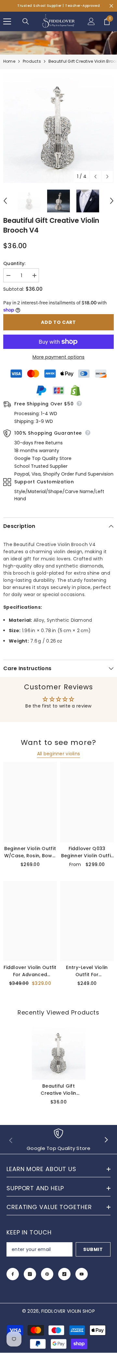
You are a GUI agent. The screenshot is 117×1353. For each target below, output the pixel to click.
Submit (93, 1249)
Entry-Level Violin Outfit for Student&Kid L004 (86, 971)
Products (32, 61)
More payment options (58, 357)
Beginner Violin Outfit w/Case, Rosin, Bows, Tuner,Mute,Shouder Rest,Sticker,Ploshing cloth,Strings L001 (30, 852)
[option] (58, 127)
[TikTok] (64, 1274)
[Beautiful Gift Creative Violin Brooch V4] (58, 1053)
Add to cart (58, 322)
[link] (58, 1140)
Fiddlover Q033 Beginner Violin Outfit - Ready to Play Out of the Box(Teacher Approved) (87, 852)
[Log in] (91, 21)
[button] (95, 176)
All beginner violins (58, 753)
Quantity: (14, 263)
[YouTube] (81, 1274)
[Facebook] (12, 1274)
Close (111, 6)
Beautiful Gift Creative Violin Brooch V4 (58, 1090)
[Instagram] (30, 1274)
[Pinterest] (47, 1274)
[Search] (26, 21)
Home (9, 61)
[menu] (7, 21)
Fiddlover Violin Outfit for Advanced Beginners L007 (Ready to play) (30, 971)
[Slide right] (106, 1140)
